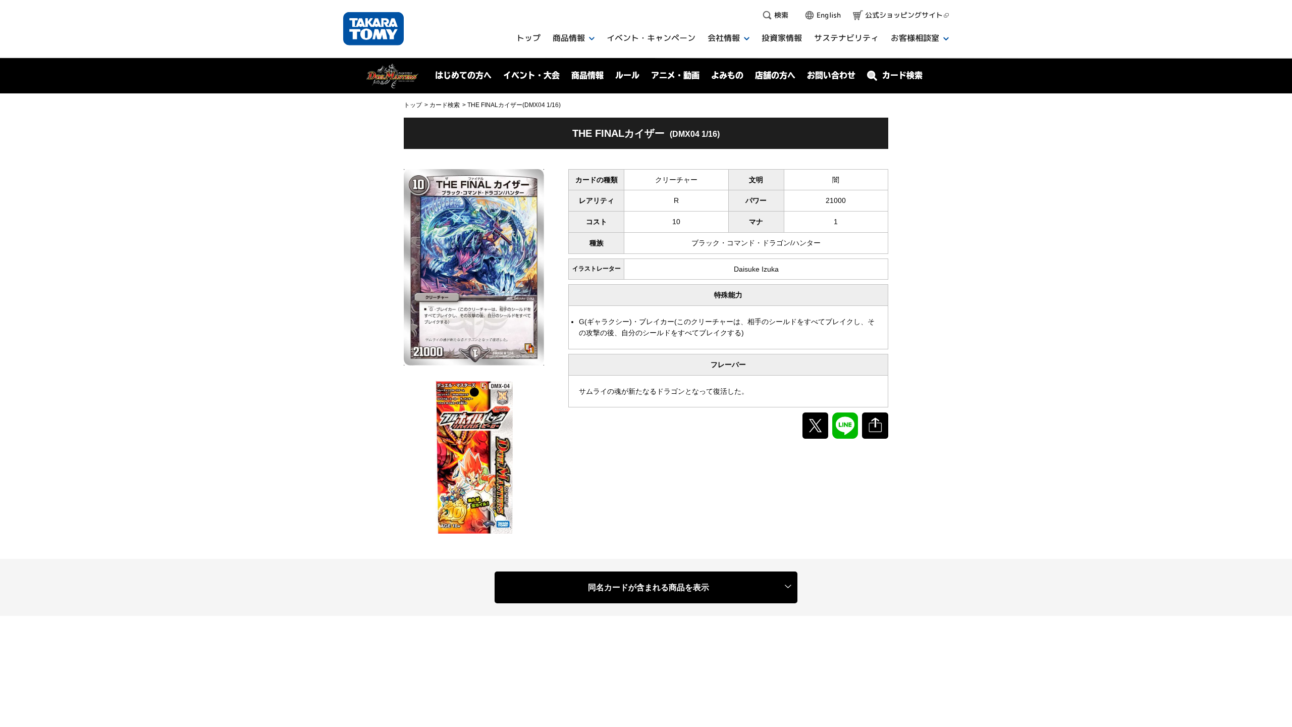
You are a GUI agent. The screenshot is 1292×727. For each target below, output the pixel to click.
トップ (413, 105)
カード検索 (444, 105)
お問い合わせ (831, 75)
